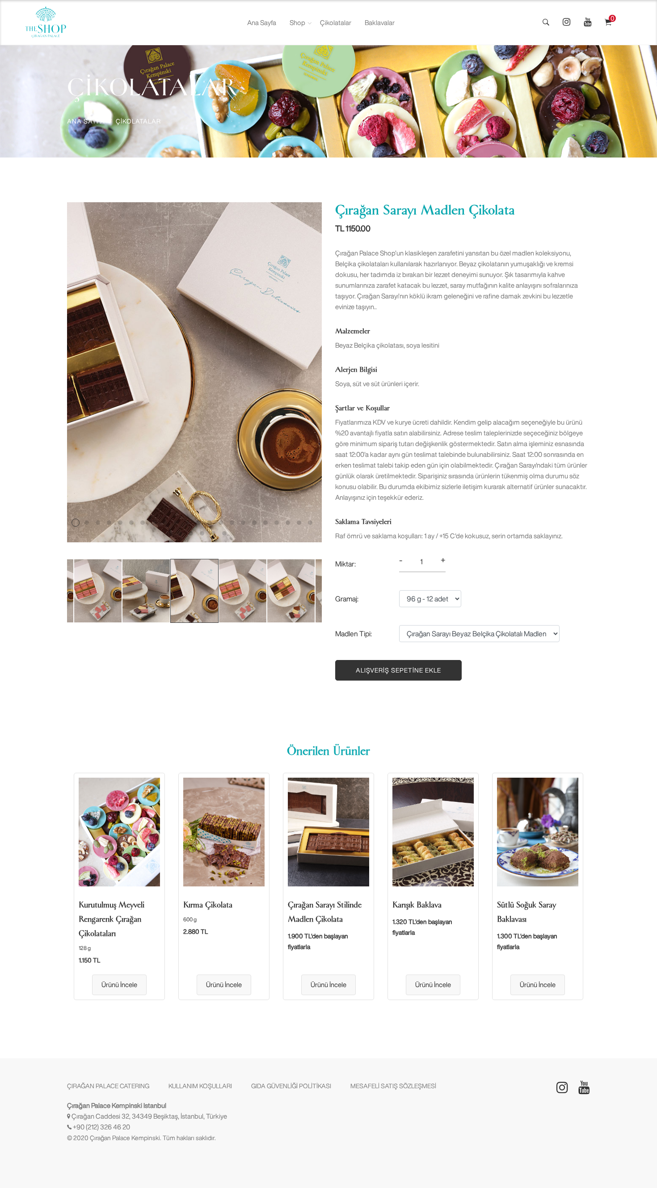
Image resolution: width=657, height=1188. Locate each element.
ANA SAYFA (86, 121)
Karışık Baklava (417, 905)
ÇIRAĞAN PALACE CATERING (108, 1086)
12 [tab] (198, 522)
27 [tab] (213, 533)
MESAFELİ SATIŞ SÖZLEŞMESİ (393, 1086)
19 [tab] (276, 522)
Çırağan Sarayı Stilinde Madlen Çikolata (325, 912)
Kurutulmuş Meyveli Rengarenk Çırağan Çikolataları (111, 919)
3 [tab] (98, 522)
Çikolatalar (335, 22)
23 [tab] (168, 533)
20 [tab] (288, 522)
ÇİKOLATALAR (138, 121)
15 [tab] (232, 522)
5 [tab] (120, 522)
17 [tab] (254, 522)
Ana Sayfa (261, 22)
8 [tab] (154, 522)
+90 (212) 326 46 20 (101, 1127)
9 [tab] (165, 522)
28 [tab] (224, 533)
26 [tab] (202, 533)
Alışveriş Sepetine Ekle (398, 670)
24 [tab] (179, 533)
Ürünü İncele (119, 984)
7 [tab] (142, 522)
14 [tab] (221, 522)
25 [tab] (191, 533)
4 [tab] (109, 522)
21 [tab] (299, 522)
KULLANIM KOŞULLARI (200, 1086)
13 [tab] (209, 522)
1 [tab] (76, 523)
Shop (297, 22)
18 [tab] (265, 522)
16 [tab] (243, 522)
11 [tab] (187, 522)
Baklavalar (380, 22)
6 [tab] (131, 522)
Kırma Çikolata (207, 905)
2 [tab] (86, 522)
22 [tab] (310, 522)
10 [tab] (176, 522)
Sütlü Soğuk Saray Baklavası (526, 912)
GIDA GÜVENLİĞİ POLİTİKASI (291, 1086)
